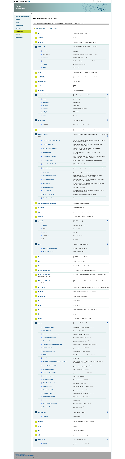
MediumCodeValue (48, 160)
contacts (45, 99)
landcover (41, 296)
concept (45, 225)
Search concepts (53, 28)
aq (39, 33)
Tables (17, 22)
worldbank (41, 439)
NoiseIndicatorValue (48, 369)
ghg (39, 244)
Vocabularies (19, 31)
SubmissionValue (47, 407)
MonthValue (46, 172)
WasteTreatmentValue (48, 198)
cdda (40, 86)
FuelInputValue (47, 152)
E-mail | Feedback (20, 454)
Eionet (22, 13)
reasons (45, 64)
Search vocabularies (40, 28)
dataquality (41, 120)
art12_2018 (41, 42)
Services (17, 34)
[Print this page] (99, 1)
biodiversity (42, 81)
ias (39, 261)
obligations (46, 112)
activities (45, 51)
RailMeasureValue (47, 386)
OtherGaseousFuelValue (49, 175)
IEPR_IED (41, 287)
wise (39, 435)
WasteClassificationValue (49, 194)
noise (40, 323)
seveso (40, 421)
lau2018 (40, 309)
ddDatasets (46, 102)
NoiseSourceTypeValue (49, 376)
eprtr (39, 130)
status (44, 115)
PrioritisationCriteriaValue (50, 383)
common (41, 90)
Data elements (19, 25)
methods (45, 61)
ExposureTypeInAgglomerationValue (52, 344)
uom (39, 430)
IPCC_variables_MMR (48, 251)
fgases (40, 216)
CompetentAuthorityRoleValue (51, 334)
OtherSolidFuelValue (48, 179)
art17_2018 (41, 77)
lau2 (39, 305)
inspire (40, 291)
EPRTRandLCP (43, 134)
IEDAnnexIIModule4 (44, 281)
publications (42, 412)
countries (45, 57)
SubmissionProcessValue (50, 403)
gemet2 (40, 221)
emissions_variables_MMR (50, 248)
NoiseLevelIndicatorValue (49, 372)
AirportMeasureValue (48, 327)
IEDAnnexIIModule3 (44, 274)
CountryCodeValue (48, 144)
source (45, 232)
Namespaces (19, 37)
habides (41, 257)
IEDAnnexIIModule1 (44, 270)
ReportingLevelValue (48, 389)
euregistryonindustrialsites (47, 203)
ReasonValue (46, 183)
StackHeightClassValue (49, 187)
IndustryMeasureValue (49, 351)
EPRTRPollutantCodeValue (50, 148)
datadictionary (43, 95)
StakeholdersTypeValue (49, 396)
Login (95, 1)
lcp (39, 314)
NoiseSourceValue (48, 379)
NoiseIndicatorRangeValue (50, 365)
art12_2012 (41, 38)
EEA (22, 1)
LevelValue (46, 358)
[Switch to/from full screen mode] (101, 1)
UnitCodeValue (47, 190)
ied (39, 265)
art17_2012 (41, 72)
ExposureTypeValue (48, 347)
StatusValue (46, 400)
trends (44, 67)
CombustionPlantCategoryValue (51, 140)
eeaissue (45, 108)
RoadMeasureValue (48, 393)
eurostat (41, 207)
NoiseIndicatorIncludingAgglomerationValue (54, 361)
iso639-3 (45, 354)
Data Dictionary (28, 13)
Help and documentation (22, 16)
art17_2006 (41, 46)
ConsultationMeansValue (49, 337)
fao (39, 212)
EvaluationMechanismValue (50, 340)
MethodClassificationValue (50, 164)
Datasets (17, 19)
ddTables (45, 105)
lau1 (39, 300)
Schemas (17, 28)
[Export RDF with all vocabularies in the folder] (107, 47)
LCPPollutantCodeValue (49, 156)
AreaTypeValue (47, 330)
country (45, 443)
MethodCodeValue (48, 168)
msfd (40, 318)
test (39, 426)
